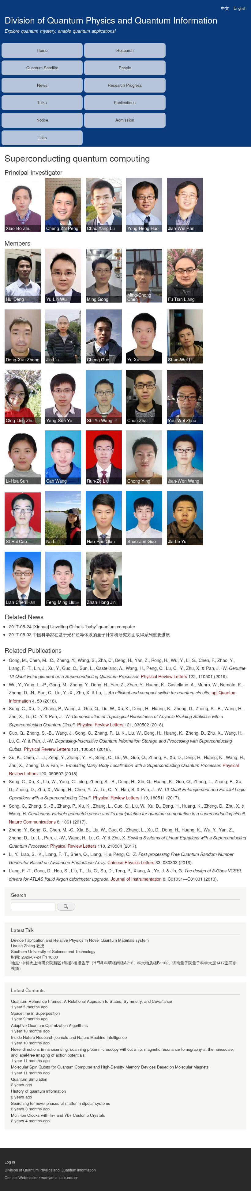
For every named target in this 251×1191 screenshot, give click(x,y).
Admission (124, 120)
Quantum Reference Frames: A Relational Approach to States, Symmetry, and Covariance (91, 1001)
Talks (42, 102)
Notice (42, 120)
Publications (125, 102)
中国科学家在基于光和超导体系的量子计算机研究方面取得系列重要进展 (101, 634)
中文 (225, 8)
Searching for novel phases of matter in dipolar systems (60, 1103)
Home (42, 50)
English (240, 8)
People (125, 68)
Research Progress (125, 85)
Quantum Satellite (42, 68)
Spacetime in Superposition (35, 1013)
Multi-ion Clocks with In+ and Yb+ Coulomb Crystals (58, 1115)
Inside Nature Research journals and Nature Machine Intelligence (69, 1037)
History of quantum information (38, 1091)
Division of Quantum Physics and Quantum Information (111, 19)
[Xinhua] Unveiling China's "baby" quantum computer (84, 626)
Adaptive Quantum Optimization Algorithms (49, 1025)
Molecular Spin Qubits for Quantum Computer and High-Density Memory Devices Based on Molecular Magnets (110, 1067)
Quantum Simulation (29, 1079)
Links (42, 138)
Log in (10, 1162)
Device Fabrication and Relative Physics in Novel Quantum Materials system (80, 940)
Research (124, 50)
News (42, 85)
